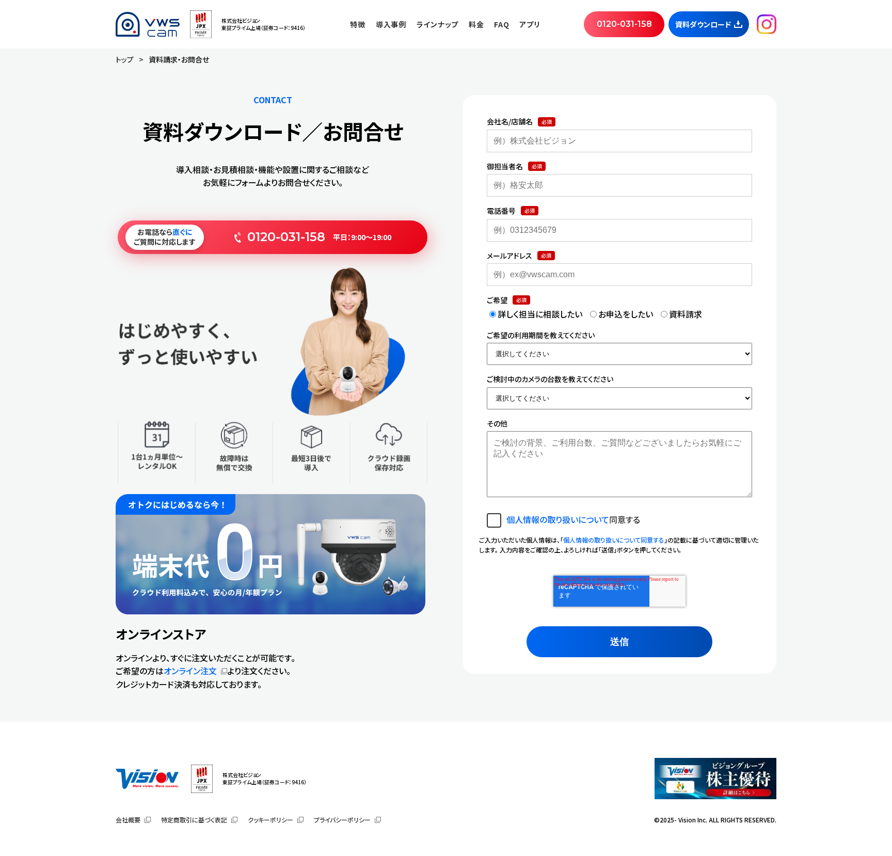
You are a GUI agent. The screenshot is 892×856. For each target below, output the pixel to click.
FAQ (501, 24)
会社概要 (128, 819)
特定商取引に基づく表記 (194, 819)
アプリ (529, 24)
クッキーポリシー (270, 819)
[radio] (534, 314)
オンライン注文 (190, 670)
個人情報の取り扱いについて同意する (613, 539)
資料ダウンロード (703, 24)
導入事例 (391, 24)
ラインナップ (437, 24)
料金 (476, 24)
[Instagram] (766, 24)
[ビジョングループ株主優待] (715, 778)
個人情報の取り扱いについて (557, 519)
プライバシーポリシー (342, 819)
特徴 (357, 24)
